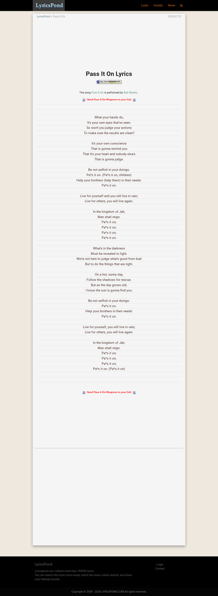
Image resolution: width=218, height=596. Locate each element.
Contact (160, 568)
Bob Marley (130, 92)
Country (158, 5)
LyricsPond (43, 16)
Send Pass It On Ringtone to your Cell (109, 99)
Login (160, 564)
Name (171, 5)
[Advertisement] (109, 42)
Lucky (144, 5)
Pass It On (97, 92)
